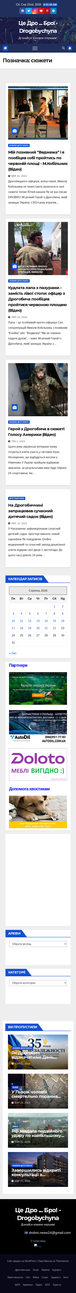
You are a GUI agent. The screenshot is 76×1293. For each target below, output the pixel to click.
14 (46, 620)
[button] (63, 48)
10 (13, 620)
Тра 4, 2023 (18, 441)
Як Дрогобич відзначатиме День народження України (34, 1057)
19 (29, 628)
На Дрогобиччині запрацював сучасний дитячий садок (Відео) (30, 511)
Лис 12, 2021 (19, 523)
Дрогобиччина (16, 498)
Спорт (45, 1277)
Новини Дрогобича (19, 145)
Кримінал (28, 1284)
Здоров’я (55, 1277)
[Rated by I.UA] (38, 1246)
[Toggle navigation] (35, 48)
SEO (47, 1284)
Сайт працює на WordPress (22, 1261)
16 (62, 620)
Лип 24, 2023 (19, 317)
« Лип (12, 653)
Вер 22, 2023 (19, 176)
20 (38, 628)
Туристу (57, 1284)
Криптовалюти (15, 1277)
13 (38, 620)
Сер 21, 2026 (22, 1142)
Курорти (56, 1270)
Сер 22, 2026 (22, 1063)
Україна (45, 1270)
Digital (39, 1284)
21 (46, 628)
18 (21, 628)
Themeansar (62, 1261)
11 (21, 620)
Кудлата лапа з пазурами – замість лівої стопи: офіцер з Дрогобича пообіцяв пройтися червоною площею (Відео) (37, 299)
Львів (15, 1087)
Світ (28, 1277)
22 (54, 628)
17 (13, 628)
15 (54, 620)
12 (29, 620)
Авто (65, 1277)
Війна (15, 1126)
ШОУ (17, 1284)
